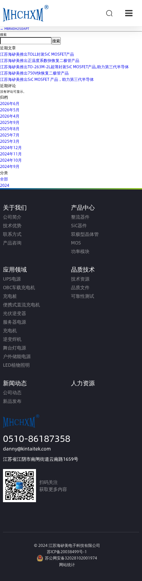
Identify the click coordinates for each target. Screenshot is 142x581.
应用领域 (15, 269)
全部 (4, 179)
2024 (4, 185)
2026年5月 (9, 110)
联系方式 (12, 234)
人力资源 (83, 382)
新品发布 (12, 400)
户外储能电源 (17, 356)
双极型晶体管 (85, 234)
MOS (76, 242)
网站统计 (67, 564)
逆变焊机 (12, 339)
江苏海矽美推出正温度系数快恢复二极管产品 (39, 60)
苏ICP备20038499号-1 (67, 552)
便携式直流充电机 (21, 304)
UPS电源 (12, 278)
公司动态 (12, 392)
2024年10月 (11, 160)
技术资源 (80, 278)
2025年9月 (9, 122)
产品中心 (83, 207)
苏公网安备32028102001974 (71, 558)
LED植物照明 (16, 364)
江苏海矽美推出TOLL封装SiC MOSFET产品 (37, 54)
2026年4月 (9, 116)
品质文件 (80, 287)
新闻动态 (15, 382)
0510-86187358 (36, 438)
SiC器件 (79, 225)
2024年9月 (9, 166)
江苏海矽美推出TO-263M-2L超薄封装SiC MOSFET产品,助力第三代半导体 (64, 67)
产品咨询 (12, 242)
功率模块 (80, 251)
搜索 (3, 34)
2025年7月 (9, 135)
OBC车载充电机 (19, 287)
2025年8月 (9, 129)
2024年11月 (11, 154)
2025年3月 (9, 141)
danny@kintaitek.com (27, 448)
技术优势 (12, 225)
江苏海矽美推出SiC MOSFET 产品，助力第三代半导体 (47, 79)
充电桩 (10, 295)
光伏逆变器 (14, 313)
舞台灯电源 (14, 347)
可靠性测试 (82, 295)
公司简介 (12, 216)
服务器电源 (14, 321)
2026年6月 (9, 103)
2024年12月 (11, 147)
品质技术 (83, 269)
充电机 (10, 330)
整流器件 (80, 216)
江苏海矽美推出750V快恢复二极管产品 (34, 73)
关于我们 (15, 207)
